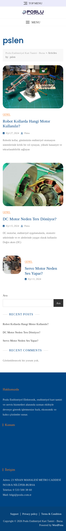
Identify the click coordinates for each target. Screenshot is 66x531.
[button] (33, 22)
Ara (5, 295)
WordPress (57, 525)
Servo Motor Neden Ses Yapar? (41, 270)
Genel (6, 114)
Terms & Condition (51, 514)
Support (14, 514)
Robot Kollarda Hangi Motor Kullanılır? (26, 324)
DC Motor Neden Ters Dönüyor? (29, 219)
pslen (27, 133)
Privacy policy (29, 514)
